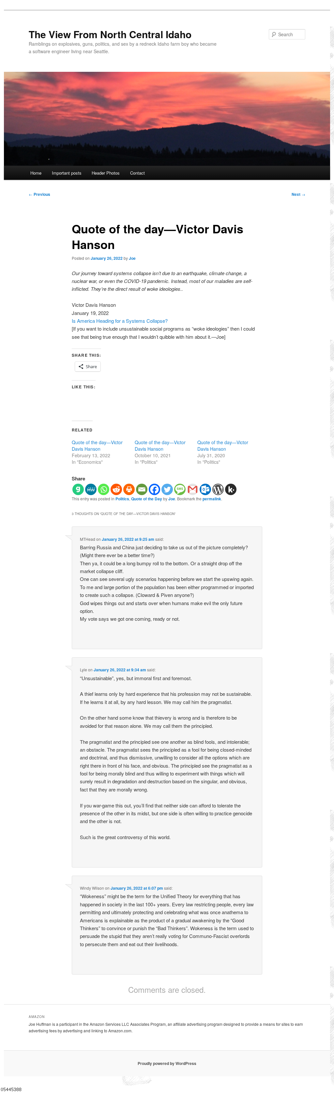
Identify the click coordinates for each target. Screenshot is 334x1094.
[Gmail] (192, 489)
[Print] (129, 489)
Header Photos (106, 173)
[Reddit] (116, 489)
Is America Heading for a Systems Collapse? (120, 320)
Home (35, 173)
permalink (212, 499)
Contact (137, 173)
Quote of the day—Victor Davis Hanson (97, 445)
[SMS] (180, 489)
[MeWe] (91, 489)
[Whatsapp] (103, 489)
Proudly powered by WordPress (167, 1063)
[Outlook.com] (205, 489)
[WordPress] (218, 489)
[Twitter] (167, 489)
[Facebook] (154, 489)
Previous (39, 194)
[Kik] (230, 489)
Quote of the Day (146, 499)
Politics (122, 499)
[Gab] (78, 489)
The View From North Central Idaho (110, 34)
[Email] (141, 489)
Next (298, 194)
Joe (132, 258)
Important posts (67, 173)
